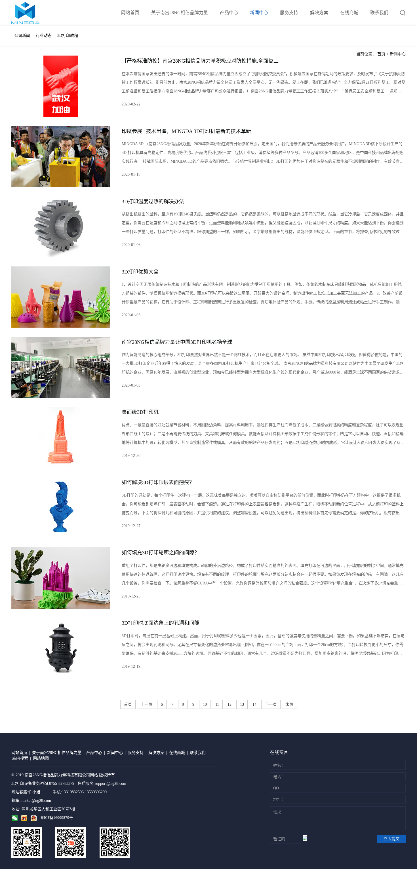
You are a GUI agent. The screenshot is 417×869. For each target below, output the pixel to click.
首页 (381, 54)
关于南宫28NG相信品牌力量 (179, 12)
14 (254, 704)
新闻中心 (259, 12)
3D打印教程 (67, 35)
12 (229, 704)
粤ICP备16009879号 (56, 817)
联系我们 (379, 12)
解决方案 (319, 12)
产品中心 (229, 12)
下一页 (271, 704)
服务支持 (289, 12)
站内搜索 (20, 758)
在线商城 (349, 12)
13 (242, 704)
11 (217, 704)
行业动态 (44, 35)
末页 (289, 704)
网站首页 (130, 12)
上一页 (146, 704)
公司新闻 (22, 35)
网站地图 (41, 758)
